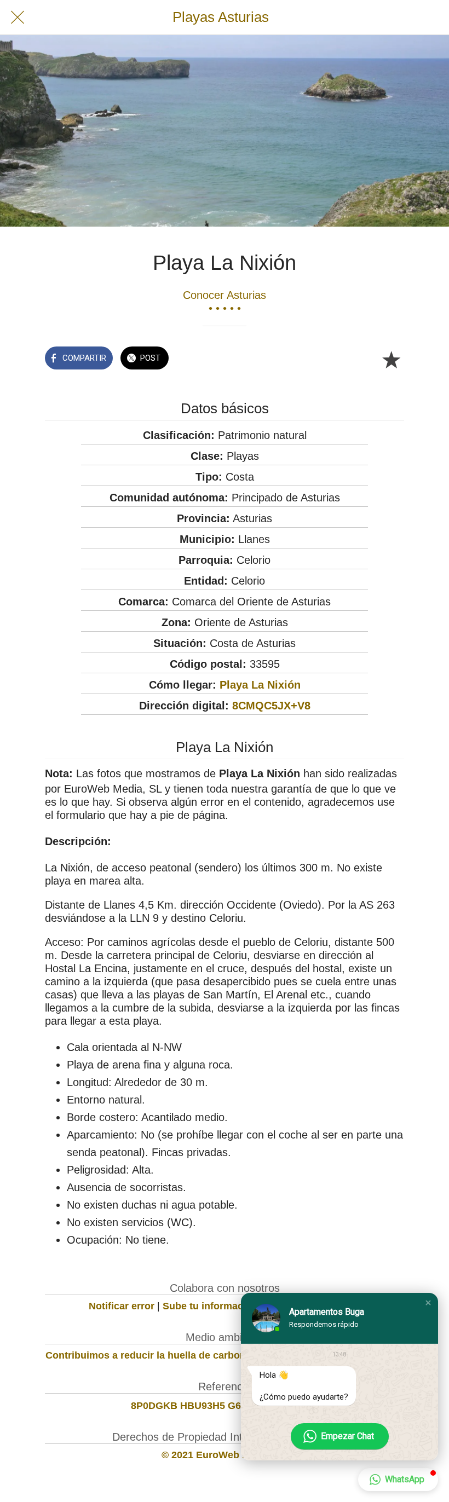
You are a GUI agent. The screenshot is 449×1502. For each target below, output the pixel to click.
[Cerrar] (17, 17)
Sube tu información (210, 1306)
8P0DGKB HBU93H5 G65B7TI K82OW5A (224, 1405)
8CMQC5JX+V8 (271, 706)
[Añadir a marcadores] (391, 359)
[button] (428, 1302)
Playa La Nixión (260, 685)
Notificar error (121, 1306)
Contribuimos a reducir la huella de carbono (148, 1355)
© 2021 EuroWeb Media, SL (225, 1454)
